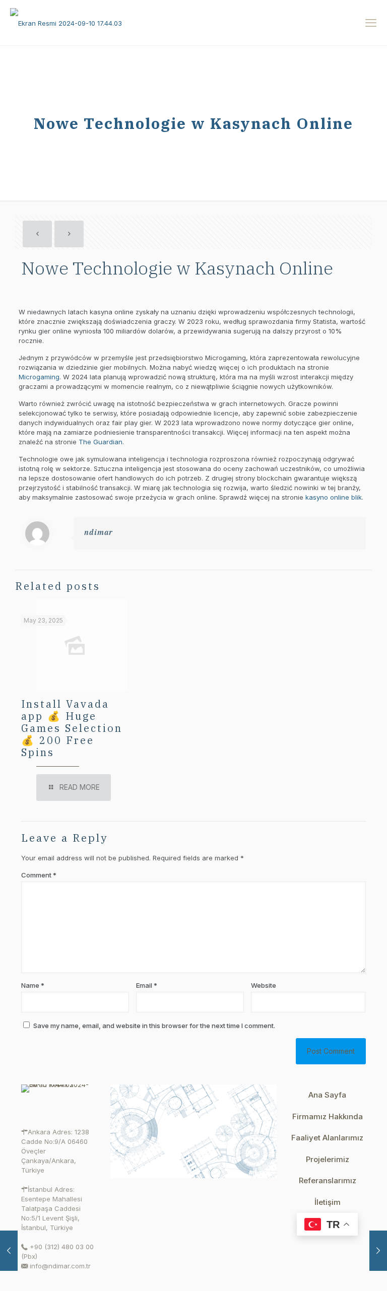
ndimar (98, 532)
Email (146, 985)
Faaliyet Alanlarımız (327, 1137)
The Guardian (100, 442)
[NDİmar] (66, 22)
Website (263, 985)
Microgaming (39, 377)
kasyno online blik (333, 497)
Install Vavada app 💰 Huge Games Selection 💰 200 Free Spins (71, 728)
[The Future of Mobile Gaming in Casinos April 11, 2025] (378, 1251)
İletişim (327, 1202)
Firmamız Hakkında (327, 1116)
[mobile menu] (370, 22)
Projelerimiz (327, 1159)
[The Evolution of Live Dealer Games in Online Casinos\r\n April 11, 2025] (9, 1251)
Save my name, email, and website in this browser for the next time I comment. (154, 1026)
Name (32, 985)
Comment (38, 875)
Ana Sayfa (327, 1095)
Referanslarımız (327, 1180)
